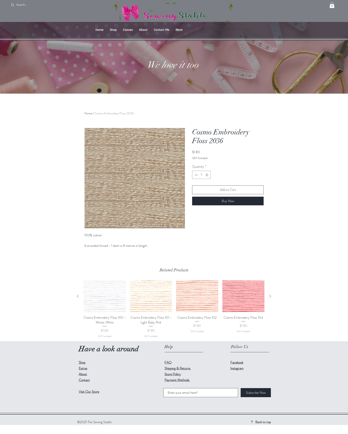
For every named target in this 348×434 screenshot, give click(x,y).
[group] (174, 309)
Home (88, 113)
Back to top (263, 422)
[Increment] (207, 175)
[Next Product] (270, 296)
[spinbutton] (201, 175)
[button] (332, 5)
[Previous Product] (77, 296)
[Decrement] (196, 175)
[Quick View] (105, 296)
